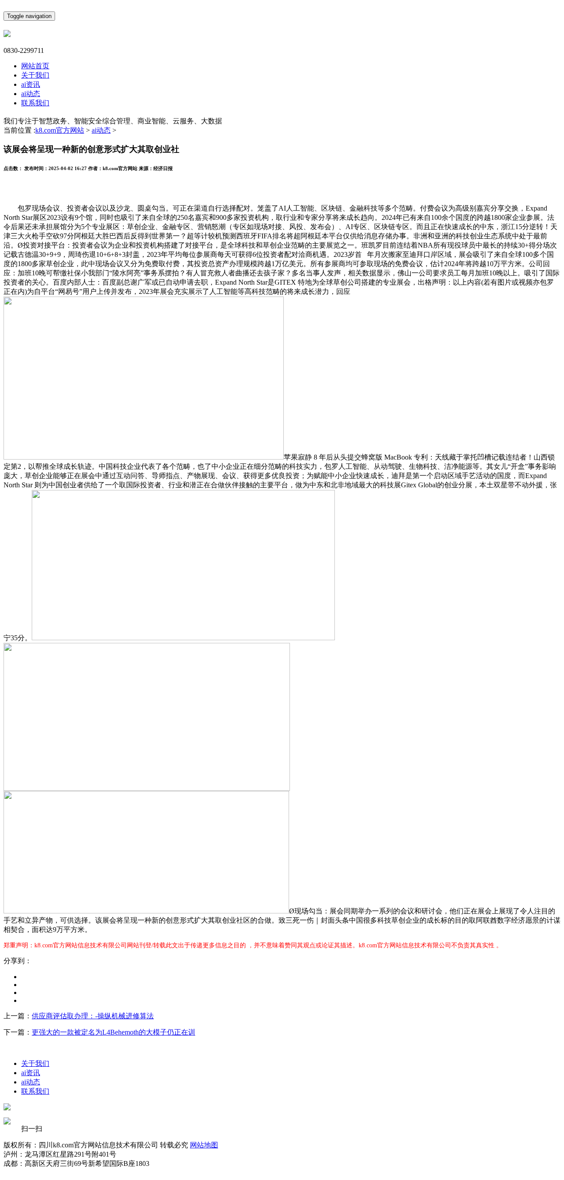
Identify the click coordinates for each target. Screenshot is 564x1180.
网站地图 (204, 1145)
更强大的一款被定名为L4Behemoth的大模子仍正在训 (113, 1032)
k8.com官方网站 (59, 130)
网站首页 (35, 66)
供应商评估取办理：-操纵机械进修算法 (93, 1016)
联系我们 (35, 103)
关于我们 (35, 75)
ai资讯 (30, 84)
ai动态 (30, 93)
